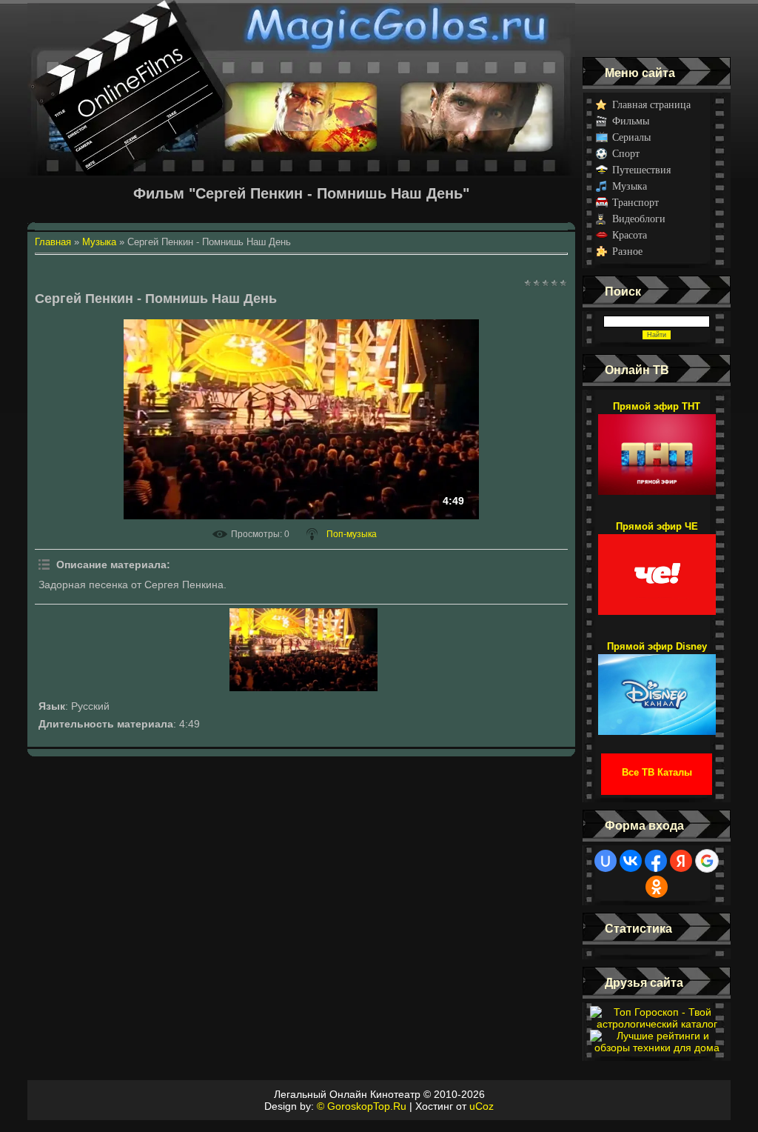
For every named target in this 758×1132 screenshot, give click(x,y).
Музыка (629, 186)
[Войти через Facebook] (656, 861)
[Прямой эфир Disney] (657, 687)
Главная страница (651, 104)
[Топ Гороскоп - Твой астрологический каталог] (656, 1024)
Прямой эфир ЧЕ (657, 526)
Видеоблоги (638, 218)
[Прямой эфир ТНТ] (657, 447)
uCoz (481, 1106)
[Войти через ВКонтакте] (631, 861)
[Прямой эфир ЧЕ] (657, 567)
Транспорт (635, 202)
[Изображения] (303, 649)
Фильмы (630, 121)
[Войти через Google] (707, 861)
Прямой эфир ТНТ (656, 406)
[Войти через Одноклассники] (656, 887)
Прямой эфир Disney (657, 646)
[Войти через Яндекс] (681, 861)
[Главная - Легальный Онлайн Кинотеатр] (301, 28)
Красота (629, 235)
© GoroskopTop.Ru (361, 1106)
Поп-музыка (351, 534)
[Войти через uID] (605, 861)
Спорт (626, 153)
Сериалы (631, 137)
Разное (627, 251)
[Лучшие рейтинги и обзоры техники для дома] (656, 1047)
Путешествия (641, 170)
